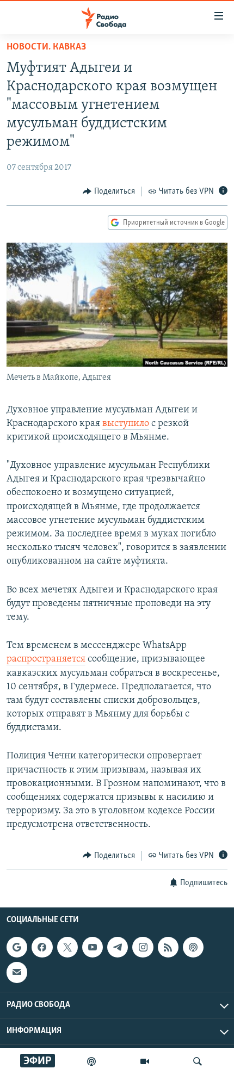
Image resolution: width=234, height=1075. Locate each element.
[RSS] (168, 947)
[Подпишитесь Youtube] (92, 947)
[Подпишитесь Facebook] (42, 947)
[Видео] (144, 1061)
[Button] (109, 191)
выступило (125, 424)
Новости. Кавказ (46, 47)
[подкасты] (91, 1061)
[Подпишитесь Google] (17, 947)
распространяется (46, 659)
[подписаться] (17, 972)
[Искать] (197, 1061)
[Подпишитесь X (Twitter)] (67, 947)
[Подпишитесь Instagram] (142, 947)
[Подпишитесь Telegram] (117, 947)
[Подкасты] (193, 947)
